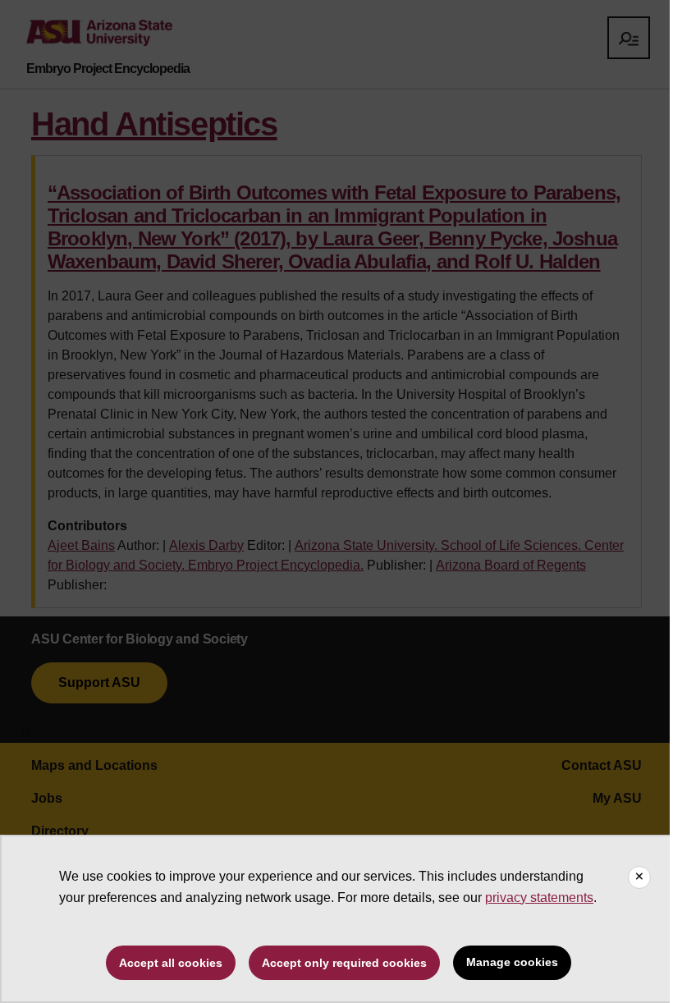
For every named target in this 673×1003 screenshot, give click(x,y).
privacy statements (539, 898)
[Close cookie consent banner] (639, 877)
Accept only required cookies (344, 962)
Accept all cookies (170, 962)
